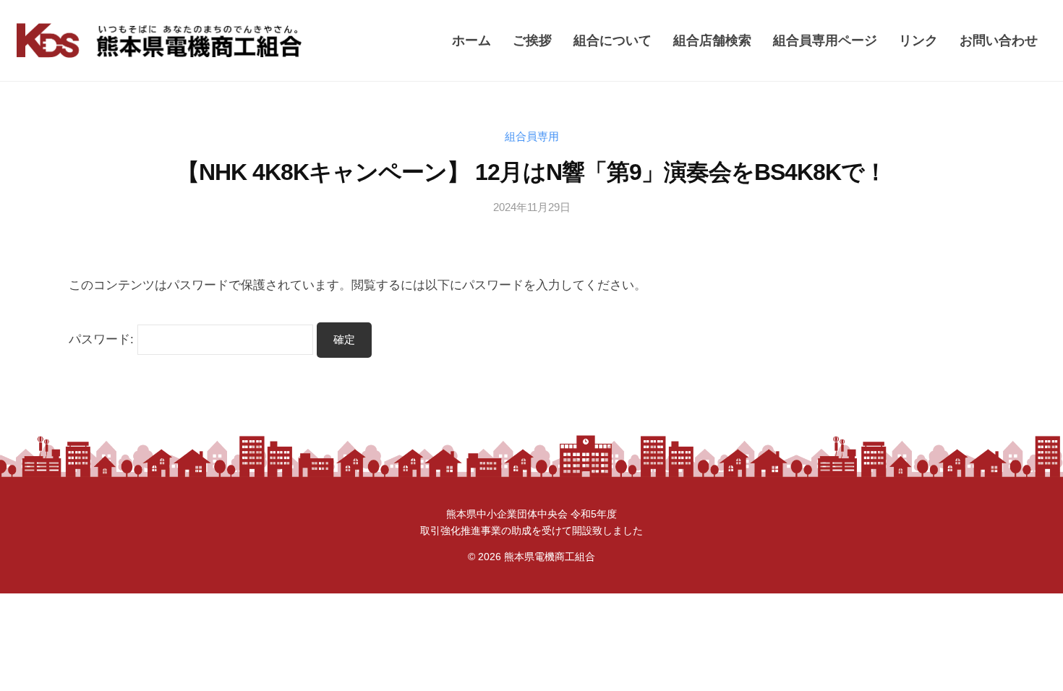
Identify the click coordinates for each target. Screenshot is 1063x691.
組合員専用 (532, 136)
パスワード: (103, 339)
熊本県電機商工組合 (549, 556)
